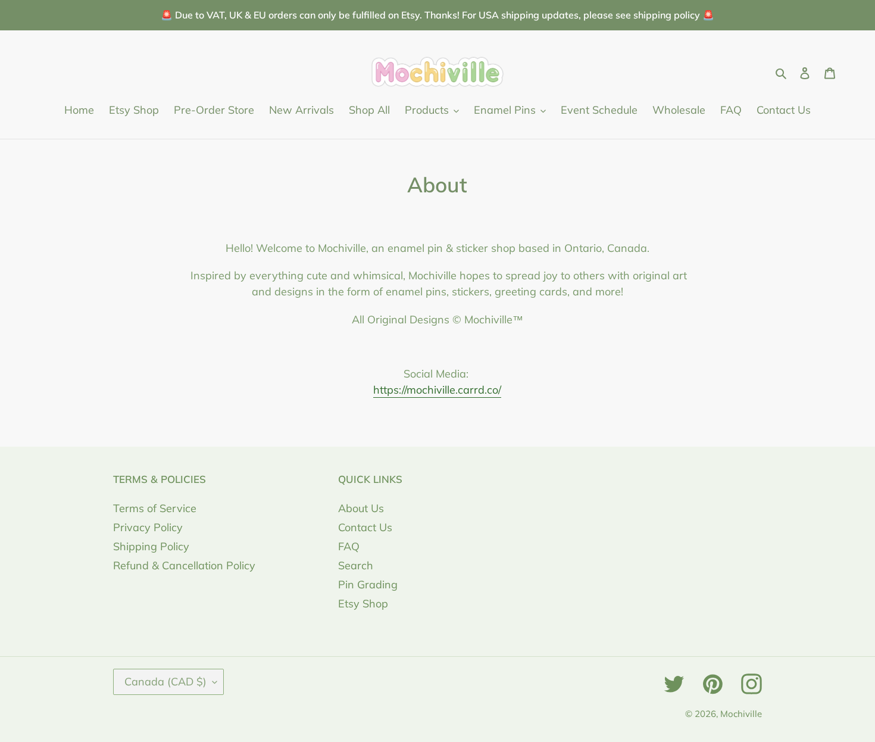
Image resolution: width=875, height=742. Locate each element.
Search (355, 565)
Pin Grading (368, 584)
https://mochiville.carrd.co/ (437, 390)
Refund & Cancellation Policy (184, 565)
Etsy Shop (363, 603)
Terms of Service (154, 508)
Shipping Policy (151, 546)
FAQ (349, 546)
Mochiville (741, 713)
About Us (361, 508)
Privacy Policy (148, 527)
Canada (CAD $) (165, 681)
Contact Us (365, 527)
